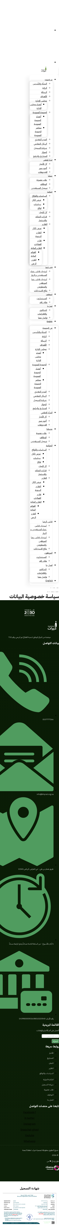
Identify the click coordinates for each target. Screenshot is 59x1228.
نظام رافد (43, 302)
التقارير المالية (36, 248)
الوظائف (43, 184)
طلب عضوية (41, 180)
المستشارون (42, 298)
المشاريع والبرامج (40, 156)
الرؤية (44, 88)
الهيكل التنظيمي (40, 143)
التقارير (44, 224)
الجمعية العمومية (40, 112)
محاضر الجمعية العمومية (37, 131)
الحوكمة (49, 192)
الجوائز (44, 152)
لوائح (39, 208)
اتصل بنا (49, 306)
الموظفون (49, 294)
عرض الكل (36, 200)
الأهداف (43, 96)
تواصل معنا (42, 317)
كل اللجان (43, 212)
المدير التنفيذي (41, 139)
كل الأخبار (43, 164)
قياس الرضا (48, 267)
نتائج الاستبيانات (40, 290)
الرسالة (44, 92)
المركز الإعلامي (47, 160)
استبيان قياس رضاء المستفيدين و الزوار (38, 529)
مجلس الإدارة (41, 100)
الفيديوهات (42, 172)
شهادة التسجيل (40, 148)
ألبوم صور (43, 168)
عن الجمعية (48, 80)
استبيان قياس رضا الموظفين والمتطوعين (39, 283)
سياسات (37, 204)
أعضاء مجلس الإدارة (38, 356)
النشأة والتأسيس (40, 83)
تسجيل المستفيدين (39, 188)
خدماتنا (50, 176)
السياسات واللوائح (39, 196)
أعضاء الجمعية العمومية (37, 120)
